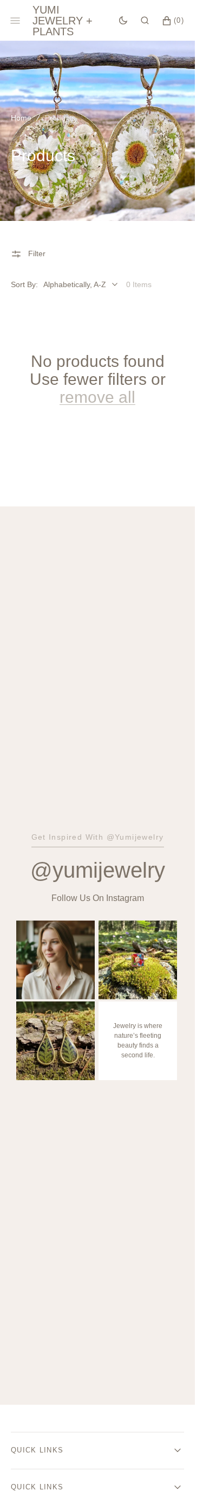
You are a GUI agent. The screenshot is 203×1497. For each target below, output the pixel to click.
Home (21, 117)
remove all (97, 397)
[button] (145, 21)
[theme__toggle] (123, 21)
